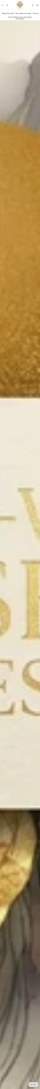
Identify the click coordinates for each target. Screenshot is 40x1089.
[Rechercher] (7, 5)
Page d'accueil (8, 13)
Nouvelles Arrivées (23, 13)
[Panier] (37, 5)
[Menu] (2, 5)
